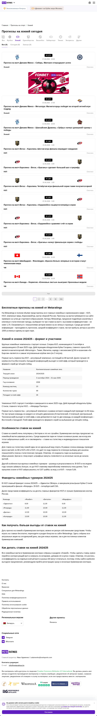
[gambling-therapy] (75, 683)
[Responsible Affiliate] (11, 691)
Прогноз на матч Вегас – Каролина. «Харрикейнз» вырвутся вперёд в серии (40, 205)
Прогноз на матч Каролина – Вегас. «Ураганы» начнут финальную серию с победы (43, 242)
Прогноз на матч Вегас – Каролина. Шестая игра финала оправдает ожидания (40, 149)
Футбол (10, 40)
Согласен (48, 712)
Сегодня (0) (15, 45)
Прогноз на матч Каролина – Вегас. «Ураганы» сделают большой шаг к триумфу (42, 168)
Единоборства (28, 40)
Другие (79, 40)
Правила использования (11, 601)
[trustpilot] (44, 683)
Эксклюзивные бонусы (16, 8)
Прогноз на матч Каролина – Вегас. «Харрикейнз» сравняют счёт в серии (38, 224)
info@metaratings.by (16, 665)
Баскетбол (40, 40)
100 (55, 299)
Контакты (5, 580)
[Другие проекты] (8, 3)
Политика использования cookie (14, 605)
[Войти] (89, 3)
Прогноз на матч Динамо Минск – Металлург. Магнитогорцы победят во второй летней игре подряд (47, 107)
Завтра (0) (27, 45)
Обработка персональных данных (15, 608)
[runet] (4, 683)
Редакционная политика (11, 612)
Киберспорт (50, 40)
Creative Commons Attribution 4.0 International (54, 671)
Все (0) (4, 45)
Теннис (60, 40)
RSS (3, 594)
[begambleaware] (59, 683)
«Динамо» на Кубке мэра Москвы (48, 8)
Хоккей (17, 40)
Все (3, 40)
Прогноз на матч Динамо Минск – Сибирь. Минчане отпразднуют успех (37, 63)
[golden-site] (13, 683)
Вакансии (5, 587)
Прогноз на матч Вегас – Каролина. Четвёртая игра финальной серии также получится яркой (48, 186)
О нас (4, 583)
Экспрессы (70, 40)
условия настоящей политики (71, 706)
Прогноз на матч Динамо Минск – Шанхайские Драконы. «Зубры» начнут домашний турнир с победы (48, 129)
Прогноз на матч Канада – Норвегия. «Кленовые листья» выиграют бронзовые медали (45, 282)
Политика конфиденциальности (14, 598)
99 (50, 299)
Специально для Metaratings (13, 590)
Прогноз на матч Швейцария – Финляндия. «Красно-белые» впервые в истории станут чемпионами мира (45, 262)
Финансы (53, 622)
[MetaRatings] (9, 652)
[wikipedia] (29, 683)
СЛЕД (61, 299)
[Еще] (94, 3)
